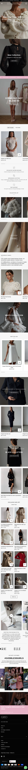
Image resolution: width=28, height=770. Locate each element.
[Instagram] (4, 756)
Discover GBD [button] (4, 721)
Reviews (2, 731)
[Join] (26, 712)
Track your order (4, 742)
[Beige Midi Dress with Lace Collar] (21, 515)
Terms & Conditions (18, 766)
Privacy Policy (4, 767)
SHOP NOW (14, 24)
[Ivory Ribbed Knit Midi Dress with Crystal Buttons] (7, 515)
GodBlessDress (6, 766)
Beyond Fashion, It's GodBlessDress (14, 319)
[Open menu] (3, 3)
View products (14, 104)
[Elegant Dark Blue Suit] (11, 419)
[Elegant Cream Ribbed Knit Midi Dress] (7, 581)
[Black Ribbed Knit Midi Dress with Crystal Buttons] (11, 481)
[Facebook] (1, 756)
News (2, 727)
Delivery (2, 744)
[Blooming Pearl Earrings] (11, 282)
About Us (3, 725)
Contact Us (3, 748)
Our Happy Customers (5, 729)
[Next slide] (26, 679)
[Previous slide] (2, 679)
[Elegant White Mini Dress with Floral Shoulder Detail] (12, 352)
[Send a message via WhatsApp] (25, 767)
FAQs (2, 740)
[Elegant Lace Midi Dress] (11, 144)
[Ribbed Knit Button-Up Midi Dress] (21, 559)
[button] (12, 761)
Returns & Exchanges (5, 746)
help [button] (2, 736)
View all (14, 596)
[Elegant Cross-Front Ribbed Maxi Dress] (21, 581)
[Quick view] (19, 154)
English (4, 761)
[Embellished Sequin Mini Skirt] (7, 537)
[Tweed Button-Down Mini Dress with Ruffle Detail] (7, 559)
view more (14, 238)
